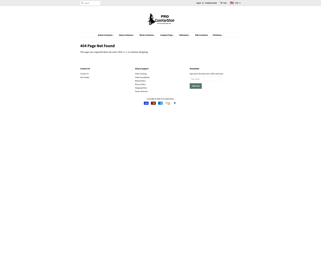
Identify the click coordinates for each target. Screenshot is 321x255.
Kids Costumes (201, 35)
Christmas (217, 35)
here (125, 52)
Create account (211, 3)
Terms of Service (141, 91)
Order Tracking (141, 73)
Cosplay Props (166, 35)
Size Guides (84, 77)
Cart (225, 3)
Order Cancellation (142, 77)
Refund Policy (140, 81)
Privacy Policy (140, 84)
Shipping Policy (141, 88)
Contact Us (84, 73)
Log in (198, 3)
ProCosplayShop (167, 99)
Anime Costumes (105, 35)
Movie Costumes (147, 35)
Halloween (184, 35)
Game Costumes (126, 35)
